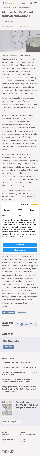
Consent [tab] (7, 210)
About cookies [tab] (20, 210)
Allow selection (20, 250)
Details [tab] (32, 210)
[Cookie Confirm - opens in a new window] (29, 204)
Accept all (20, 245)
